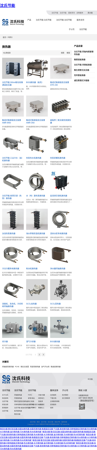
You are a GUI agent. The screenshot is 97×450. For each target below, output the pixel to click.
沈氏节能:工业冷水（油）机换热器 (12, 159)
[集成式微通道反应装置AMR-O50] (37, 106)
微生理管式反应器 (81, 70)
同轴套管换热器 (8, 367)
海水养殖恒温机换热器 (35, 233)
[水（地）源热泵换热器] (37, 181)
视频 (51, 408)
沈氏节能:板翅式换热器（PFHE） (25, 408)
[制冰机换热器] (37, 254)
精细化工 (41, 408)
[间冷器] (13, 327)
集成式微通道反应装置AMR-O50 (35, 121)
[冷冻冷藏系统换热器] (13, 254)
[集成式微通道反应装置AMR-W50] (13, 106)
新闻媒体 (5, 408)
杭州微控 (65, 395)
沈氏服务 (53, 395)
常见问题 (50, 422)
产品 (29, 20)
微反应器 (17, 414)
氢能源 (40, 401)
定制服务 (80, 13)
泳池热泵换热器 (8, 233)
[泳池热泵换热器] (13, 219)
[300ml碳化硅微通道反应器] (13, 68)
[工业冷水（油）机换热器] (13, 143)
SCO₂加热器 (31, 304)
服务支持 (80, 20)
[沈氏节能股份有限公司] (13, 22)
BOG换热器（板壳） (35, 82)
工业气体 (31, 408)
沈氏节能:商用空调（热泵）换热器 (12, 197)
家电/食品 (31, 398)
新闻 (38, 422)
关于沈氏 (5, 395)
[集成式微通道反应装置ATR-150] (61, 68)
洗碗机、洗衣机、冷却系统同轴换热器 (12, 305)
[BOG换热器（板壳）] (37, 68)
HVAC (30, 395)
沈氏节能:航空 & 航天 (35, 404)
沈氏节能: (29, 355)
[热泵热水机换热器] (37, 143)
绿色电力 (41, 398)
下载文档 (53, 398)
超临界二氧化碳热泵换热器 (60, 121)
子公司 (71, 29)
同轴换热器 (18, 395)
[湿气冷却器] (37, 327)
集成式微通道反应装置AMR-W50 (11, 121)
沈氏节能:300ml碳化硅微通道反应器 (12, 83)
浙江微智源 (66, 398)
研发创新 (5, 404)
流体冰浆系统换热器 (58, 233)
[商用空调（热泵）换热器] (13, 181)
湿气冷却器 (31, 342)
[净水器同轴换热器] (61, 254)
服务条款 (64, 422)
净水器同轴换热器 (57, 269)
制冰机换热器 (31, 269)
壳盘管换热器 (35, 367)
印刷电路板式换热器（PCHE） (24, 404)
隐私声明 (57, 422)
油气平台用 (45, 367)
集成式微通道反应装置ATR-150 (59, 83)
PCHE (17, 367)
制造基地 (5, 398)
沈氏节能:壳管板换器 (83, 65)
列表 (65, 52)
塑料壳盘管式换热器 (21, 401)
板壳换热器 (18, 411)
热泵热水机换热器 (33, 158)
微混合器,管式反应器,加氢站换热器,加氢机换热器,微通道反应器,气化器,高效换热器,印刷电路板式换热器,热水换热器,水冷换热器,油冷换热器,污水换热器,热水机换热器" (48, 437)
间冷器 (5, 342)
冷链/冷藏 (41, 395)
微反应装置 (25, 367)
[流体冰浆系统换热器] (61, 219)
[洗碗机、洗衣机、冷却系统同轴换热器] (13, 289)
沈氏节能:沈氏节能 (43, 20)
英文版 (90, 13)
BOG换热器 (55, 342)
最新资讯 (71, 13)
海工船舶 (31, 401)
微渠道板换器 (79, 60)
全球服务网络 (54, 401)
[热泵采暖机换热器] (61, 143)
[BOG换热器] (61, 327)
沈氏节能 (7, 5)
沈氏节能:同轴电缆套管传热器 (84, 53)
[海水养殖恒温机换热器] (37, 219)
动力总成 (41, 404)
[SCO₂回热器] (61, 289)
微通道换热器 (56, 367)
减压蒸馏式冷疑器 (81, 80)
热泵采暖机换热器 (57, 158)
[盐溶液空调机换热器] (61, 181)
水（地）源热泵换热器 (35, 196)
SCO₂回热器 (55, 304)
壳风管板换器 (79, 75)
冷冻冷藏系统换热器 (10, 269)
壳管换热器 (18, 398)
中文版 (90, 379)
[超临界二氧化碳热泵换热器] (61, 106)
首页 (4, 37)
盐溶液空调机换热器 (58, 196)
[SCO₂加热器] (37, 289)
